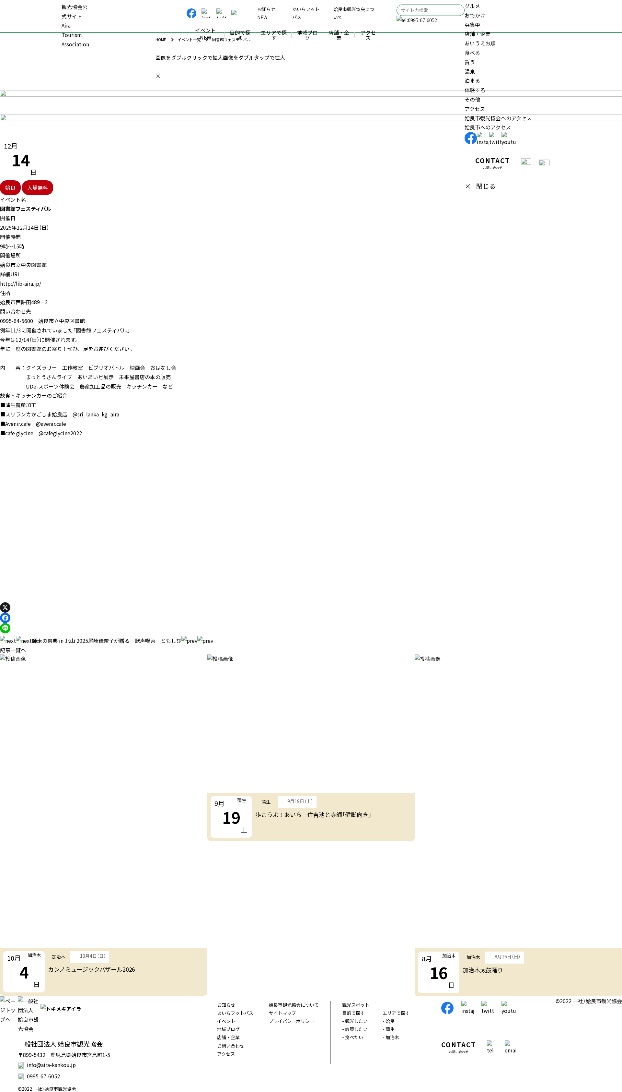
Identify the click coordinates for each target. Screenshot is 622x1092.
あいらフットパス (235, 1013)
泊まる (472, 80)
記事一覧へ (13, 650)
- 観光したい (355, 1021)
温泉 (470, 71)
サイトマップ (282, 1013)
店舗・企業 (228, 1037)
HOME (161, 39)
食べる (472, 52)
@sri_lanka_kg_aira (96, 414)
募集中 (472, 25)
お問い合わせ (230, 1045)
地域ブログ (228, 1029)
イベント (226, 1021)
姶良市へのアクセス (488, 127)
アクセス (226, 1053)
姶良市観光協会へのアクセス (498, 118)
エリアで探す (396, 1013)
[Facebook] (5, 618)
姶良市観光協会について (294, 1005)
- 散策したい (355, 1029)
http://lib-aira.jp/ (20, 283)
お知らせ (226, 1005)
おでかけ (475, 15)
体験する (475, 90)
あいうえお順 (480, 43)
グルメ (472, 6)
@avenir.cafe (51, 423)
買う (470, 62)
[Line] (5, 628)
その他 (472, 99)
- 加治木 (391, 1037)
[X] (5, 607)
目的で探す (353, 1013)
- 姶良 (389, 1021)
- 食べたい (352, 1037)
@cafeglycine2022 (60, 433)
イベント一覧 (189, 39)
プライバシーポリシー (291, 1021)
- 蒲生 (389, 1029)
